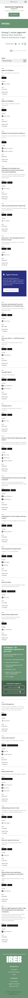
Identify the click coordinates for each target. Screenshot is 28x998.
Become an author (14, 986)
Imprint (14, 992)
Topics (15, 14)
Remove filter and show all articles (19, 50)
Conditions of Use (13, 994)
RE (14, 2)
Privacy (19, 992)
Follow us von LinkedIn (13, 687)
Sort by (3, 58)
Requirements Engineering (14, 8)
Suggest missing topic (11, 290)
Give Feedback (14, 981)
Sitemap (8, 992)
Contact (14, 974)
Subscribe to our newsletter (13, 691)
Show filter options (10, 43)
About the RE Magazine (14, 972)
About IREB (14, 969)
